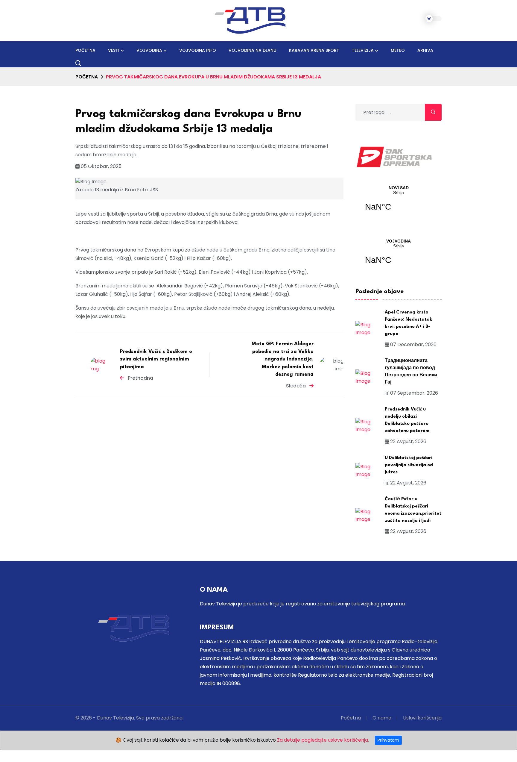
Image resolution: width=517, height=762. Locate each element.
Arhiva (425, 50)
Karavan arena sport (314, 50)
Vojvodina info (197, 50)
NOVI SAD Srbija (398, 202)
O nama (381, 717)
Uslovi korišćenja (422, 717)
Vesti (113, 50)
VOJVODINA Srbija (398, 255)
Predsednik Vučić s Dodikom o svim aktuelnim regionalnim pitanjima (156, 359)
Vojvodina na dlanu (252, 50)
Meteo (398, 50)
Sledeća (296, 385)
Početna (85, 50)
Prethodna (140, 378)
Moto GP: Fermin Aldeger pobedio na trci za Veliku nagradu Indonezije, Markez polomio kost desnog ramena (283, 359)
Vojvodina (149, 50)
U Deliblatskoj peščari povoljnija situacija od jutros (409, 465)
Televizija (363, 50)
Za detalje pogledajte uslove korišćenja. (323, 740)
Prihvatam (388, 740)
